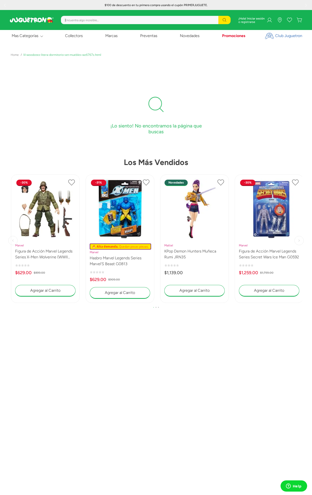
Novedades (189, 35)
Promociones (233, 35)
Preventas (148, 35)
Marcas (111, 35)
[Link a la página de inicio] (15, 54)
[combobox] (146, 20)
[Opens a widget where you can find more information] (293, 486)
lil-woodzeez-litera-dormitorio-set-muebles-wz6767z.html (62, 55)
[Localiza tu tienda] (280, 20)
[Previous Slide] (5, 5)
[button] (153, 307)
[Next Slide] (306, 5)
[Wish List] (289, 20)
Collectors (74, 35)
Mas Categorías (25, 35)
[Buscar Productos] (224, 20)
